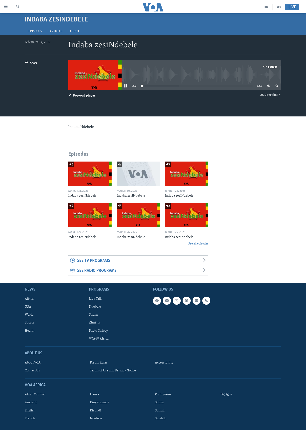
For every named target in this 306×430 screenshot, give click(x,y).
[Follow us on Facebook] (157, 301)
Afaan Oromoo (35, 394)
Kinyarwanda (99, 402)
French (30, 418)
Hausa (94, 394)
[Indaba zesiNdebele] (90, 174)
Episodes (35, 31)
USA (28, 307)
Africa (29, 299)
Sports (29, 323)
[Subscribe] (196, 301)
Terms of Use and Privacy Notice (113, 370)
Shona (93, 315)
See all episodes (198, 243)
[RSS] (206, 301)
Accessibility (164, 362)
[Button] (31, 64)
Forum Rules (99, 362)
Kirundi (95, 410)
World (29, 315)
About (74, 31)
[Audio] (279, 7)
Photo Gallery (98, 330)
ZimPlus (95, 323)
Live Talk (95, 299)
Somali (160, 410)
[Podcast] (186, 301)
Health (29, 330)
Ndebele (95, 307)
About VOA (33, 362)
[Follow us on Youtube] (167, 301)
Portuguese (163, 394)
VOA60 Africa (99, 338)
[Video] (266, 7)
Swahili (160, 418)
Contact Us (32, 370)
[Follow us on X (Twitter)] (177, 301)
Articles (56, 31)
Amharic (31, 402)
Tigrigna (226, 394)
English (30, 410)
